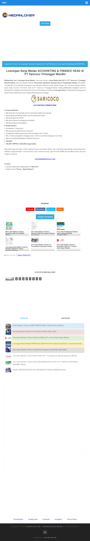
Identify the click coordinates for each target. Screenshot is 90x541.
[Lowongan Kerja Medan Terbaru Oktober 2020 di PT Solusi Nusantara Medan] (17, 241)
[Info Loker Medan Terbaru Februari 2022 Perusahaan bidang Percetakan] (43, 226)
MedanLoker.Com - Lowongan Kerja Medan (44, 526)
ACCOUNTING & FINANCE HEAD (45, 105)
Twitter (51, 209)
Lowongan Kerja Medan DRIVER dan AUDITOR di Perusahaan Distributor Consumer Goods (47, 344)
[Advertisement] (45, 45)
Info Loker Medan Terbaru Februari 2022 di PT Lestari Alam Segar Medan (41, 338)
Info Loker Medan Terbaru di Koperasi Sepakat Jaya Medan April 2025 (40, 350)
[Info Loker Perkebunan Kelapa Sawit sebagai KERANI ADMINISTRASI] (68, 226)
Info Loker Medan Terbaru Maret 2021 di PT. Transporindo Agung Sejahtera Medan (45, 356)
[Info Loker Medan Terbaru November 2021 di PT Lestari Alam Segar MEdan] (68, 240)
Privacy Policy (72, 519)
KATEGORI (66, 318)
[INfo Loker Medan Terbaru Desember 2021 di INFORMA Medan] (17, 226)
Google (30, 209)
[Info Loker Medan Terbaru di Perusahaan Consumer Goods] (43, 240)
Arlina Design (50, 537)
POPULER (24, 318)
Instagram (58, 519)
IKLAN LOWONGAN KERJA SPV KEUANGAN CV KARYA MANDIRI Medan (39, 370)
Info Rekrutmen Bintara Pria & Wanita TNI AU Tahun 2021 (34, 332)
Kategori (45, 23)
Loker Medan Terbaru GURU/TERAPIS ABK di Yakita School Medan (38, 325)
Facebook (40, 209)
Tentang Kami (18, 519)
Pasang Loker (33, 519)
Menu (4, 3)
